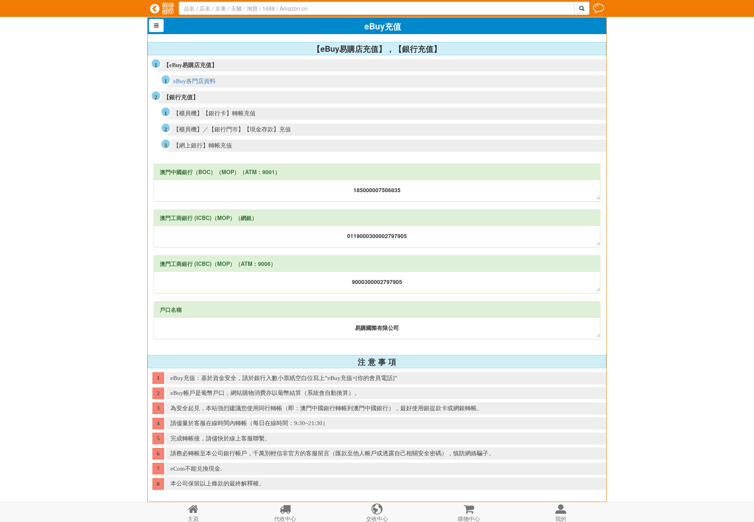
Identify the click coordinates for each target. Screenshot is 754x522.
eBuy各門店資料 (194, 81)
